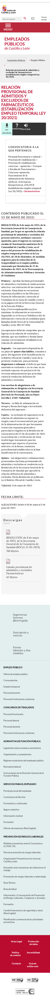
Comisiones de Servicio (14, 797)
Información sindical (13, 816)
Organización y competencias (17, 754)
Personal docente (11, 693)
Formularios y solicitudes (15, 803)
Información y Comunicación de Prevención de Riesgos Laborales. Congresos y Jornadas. (24, 896)
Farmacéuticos (32, 191)
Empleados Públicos (16, 60)
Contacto (16, 963)
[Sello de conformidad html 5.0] (33, 981)
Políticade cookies (15, 953)
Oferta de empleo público (15, 674)
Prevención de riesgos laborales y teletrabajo (24, 876)
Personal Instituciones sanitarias (19, 699)
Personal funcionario (13, 714)
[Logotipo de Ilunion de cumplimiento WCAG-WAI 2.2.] (25, 993)
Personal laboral (11, 720)
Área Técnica (9, 882)
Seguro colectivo (11, 809)
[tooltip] (32, 18)
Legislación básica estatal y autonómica (22, 748)
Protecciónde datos (33, 942)
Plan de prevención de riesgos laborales (22, 852)
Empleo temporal (11, 686)
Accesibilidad (33, 952)
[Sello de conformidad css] (17, 981)
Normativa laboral (12, 766)
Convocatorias (10, 680)
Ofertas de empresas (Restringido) (19, 828)
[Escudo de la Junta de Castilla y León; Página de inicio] (8, 13)
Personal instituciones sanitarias (18, 733)
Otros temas (44, 18)
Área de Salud (10, 889)
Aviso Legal (16, 941)
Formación (8, 822)
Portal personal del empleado (17, 791)
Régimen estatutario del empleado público (23, 760)
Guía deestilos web (32, 964)
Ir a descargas (6, 131)
